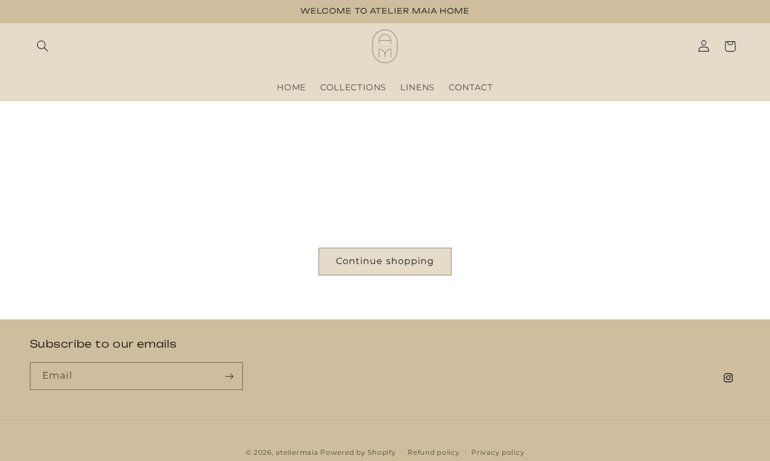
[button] (43, 46)
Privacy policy (497, 452)
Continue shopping (385, 261)
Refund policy (434, 452)
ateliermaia (297, 452)
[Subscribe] (229, 376)
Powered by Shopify (358, 452)
